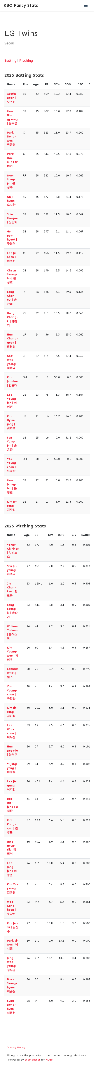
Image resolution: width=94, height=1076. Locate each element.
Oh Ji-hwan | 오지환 (11, 201)
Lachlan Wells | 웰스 (13, 673)
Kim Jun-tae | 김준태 (12, 381)
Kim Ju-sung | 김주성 (12, 505)
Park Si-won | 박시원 (12, 944)
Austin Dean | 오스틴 (11, 97)
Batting (10, 60)
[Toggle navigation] (86, 5)
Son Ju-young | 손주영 (12, 570)
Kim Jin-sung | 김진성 (12, 711)
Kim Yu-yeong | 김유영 (12, 888)
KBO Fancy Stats (20, 5)
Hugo (49, 1059)
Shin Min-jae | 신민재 (12, 218)
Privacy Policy (16, 1047)
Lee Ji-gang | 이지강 (11, 785)
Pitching (26, 60)
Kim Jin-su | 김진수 (12, 927)
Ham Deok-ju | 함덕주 (12, 750)
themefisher (32, 1059)
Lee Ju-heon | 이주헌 (12, 257)
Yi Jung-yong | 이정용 (12, 768)
